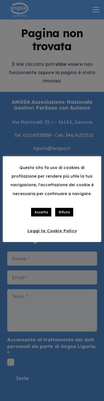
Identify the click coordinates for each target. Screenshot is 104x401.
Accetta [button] (41, 212)
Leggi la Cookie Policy (52, 230)
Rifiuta (64, 212)
